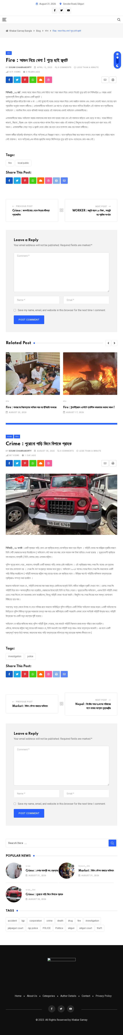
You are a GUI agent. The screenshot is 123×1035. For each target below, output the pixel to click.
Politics (59, 928)
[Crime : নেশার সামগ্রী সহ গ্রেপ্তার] (14, 871)
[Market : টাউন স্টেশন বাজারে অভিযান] (67, 871)
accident (12, 920)
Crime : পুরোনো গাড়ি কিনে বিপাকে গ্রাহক (44, 894)
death (60, 920)
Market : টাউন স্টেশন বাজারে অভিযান (30, 706)
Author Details (68, 995)
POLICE (30, 656)
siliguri (71, 928)
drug (70, 920)
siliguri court (85, 928)
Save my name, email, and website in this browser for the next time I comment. (62, 310)
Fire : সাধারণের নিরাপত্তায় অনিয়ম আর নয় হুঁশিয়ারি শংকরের (31, 407)
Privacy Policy (104, 995)
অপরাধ (28, 866)
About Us (32, 995)
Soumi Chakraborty (20, 67)
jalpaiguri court (15, 928)
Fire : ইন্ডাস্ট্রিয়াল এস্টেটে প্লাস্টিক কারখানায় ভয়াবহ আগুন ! (89, 407)
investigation (14, 656)
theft (99, 928)
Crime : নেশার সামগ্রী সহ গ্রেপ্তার (42, 870)
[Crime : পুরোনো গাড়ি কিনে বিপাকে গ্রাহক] (14, 894)
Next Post (101, 206)
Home (18, 995)
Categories (49, 995)
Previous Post (24, 206)
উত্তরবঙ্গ (81, 866)
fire (10, 163)
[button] (108, 343)
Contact (86, 995)
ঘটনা (7, 401)
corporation (35, 920)
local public (23, 163)
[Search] (119, 19)
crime (50, 920)
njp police (33, 928)
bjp (23, 920)
